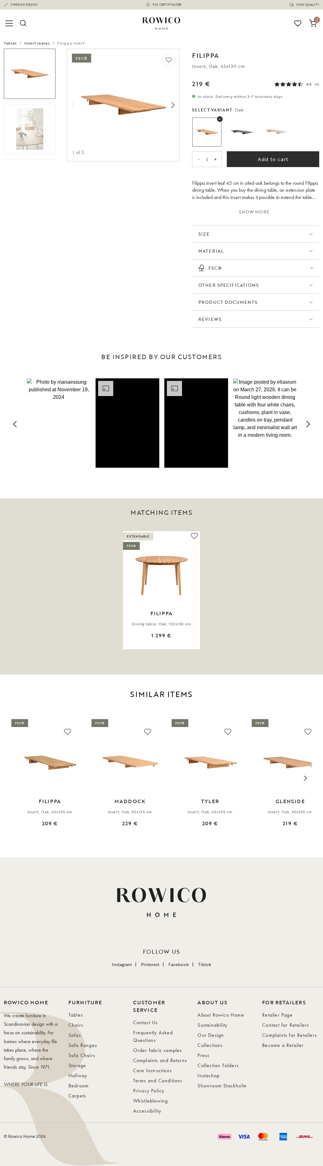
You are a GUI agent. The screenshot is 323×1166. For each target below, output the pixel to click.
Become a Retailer (283, 1045)
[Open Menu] (10, 23)
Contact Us (145, 1022)
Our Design (210, 1035)
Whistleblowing (150, 1100)
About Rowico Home (220, 1015)
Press (203, 1055)
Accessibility (147, 1111)
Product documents (227, 302)
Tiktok (204, 964)
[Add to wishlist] (168, 60)
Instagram (122, 964)
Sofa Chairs (81, 1055)
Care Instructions (152, 1070)
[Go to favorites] (297, 23)
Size (203, 234)
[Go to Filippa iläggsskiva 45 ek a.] (30, 74)
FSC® (215, 268)
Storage (77, 1065)
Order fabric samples (157, 1050)
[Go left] (73, 105)
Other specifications (228, 285)
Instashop (208, 1075)
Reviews (209, 319)
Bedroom (78, 1085)
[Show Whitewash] (276, 132)
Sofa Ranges (82, 1045)
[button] (59, 423)
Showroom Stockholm (222, 1085)
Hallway (77, 1075)
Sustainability (212, 1025)
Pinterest (150, 964)
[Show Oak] (207, 132)
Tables (10, 43)
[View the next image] (309, 590)
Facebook (178, 964)
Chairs (75, 1025)
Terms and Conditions (158, 1080)
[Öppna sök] (22, 23)
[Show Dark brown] (241, 132)
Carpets (77, 1095)
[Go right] (173, 105)
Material (210, 251)
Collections (210, 1045)
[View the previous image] (14, 590)
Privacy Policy (149, 1090)
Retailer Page (277, 1015)
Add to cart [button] (273, 159)
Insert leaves (37, 43)
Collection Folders (218, 1065)
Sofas (74, 1035)
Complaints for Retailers (289, 1035)
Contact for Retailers (285, 1025)
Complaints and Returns (160, 1060)
